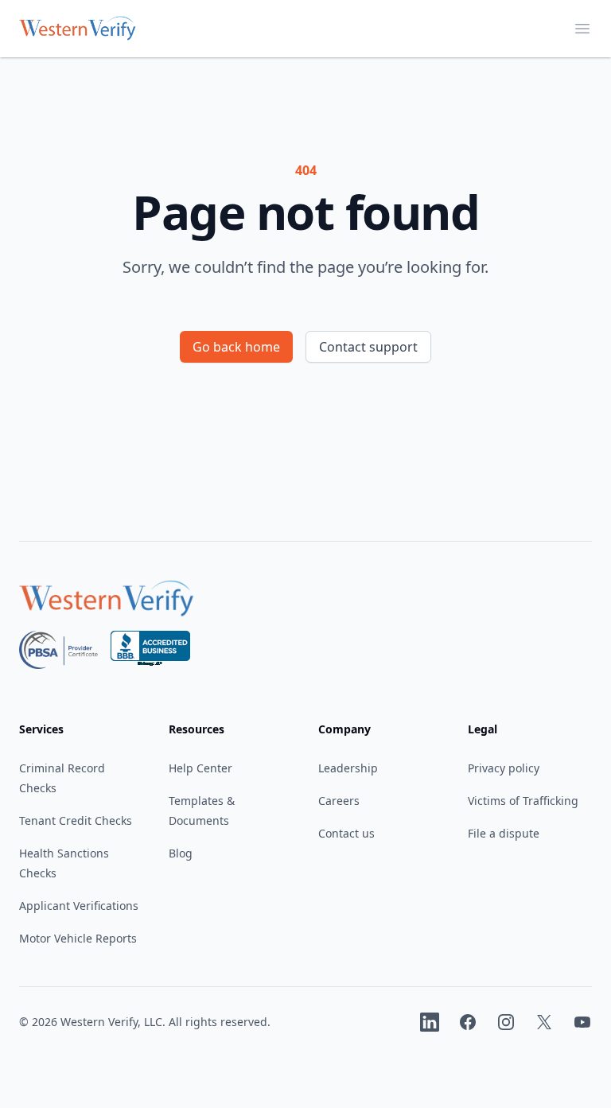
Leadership (348, 768)
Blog (181, 853)
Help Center (200, 768)
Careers (339, 800)
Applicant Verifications (78, 905)
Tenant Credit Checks (75, 820)
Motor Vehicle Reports (78, 938)
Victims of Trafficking (523, 800)
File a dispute (503, 833)
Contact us (346, 833)
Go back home (236, 347)
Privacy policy (503, 768)
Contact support (368, 347)
